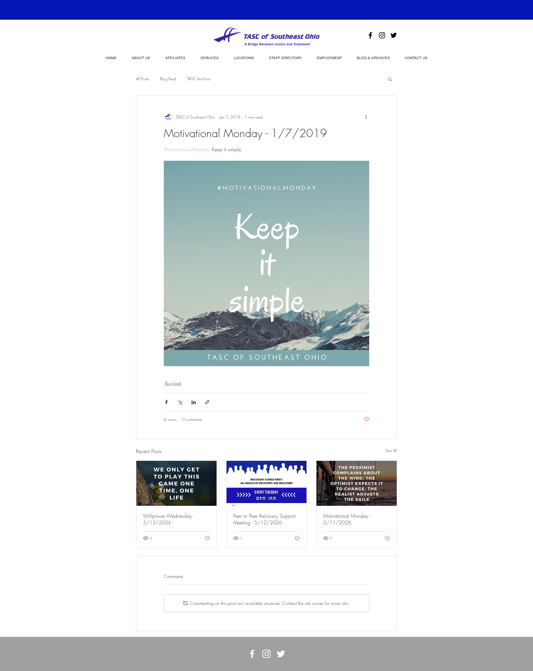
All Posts (142, 78)
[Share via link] (207, 402)
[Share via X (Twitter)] (180, 402)
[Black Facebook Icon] (370, 35)
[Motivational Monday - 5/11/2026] (356, 483)
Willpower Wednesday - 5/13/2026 (168, 519)
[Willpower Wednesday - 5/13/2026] (176, 483)
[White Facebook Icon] (252, 653)
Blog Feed (168, 78)
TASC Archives (198, 78)
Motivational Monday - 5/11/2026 (346, 519)
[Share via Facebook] (166, 402)
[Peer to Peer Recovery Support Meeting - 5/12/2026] (267, 483)
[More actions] (366, 117)
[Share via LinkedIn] (193, 402)
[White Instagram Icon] (266, 653)
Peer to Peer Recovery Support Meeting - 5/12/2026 (264, 519)
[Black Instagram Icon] (382, 35)
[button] (390, 79)
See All (391, 450)
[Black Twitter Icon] (393, 35)
